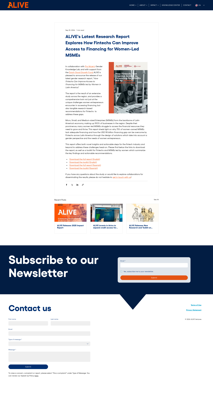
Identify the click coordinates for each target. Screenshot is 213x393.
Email (122, 261)
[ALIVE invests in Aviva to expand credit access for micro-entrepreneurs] (107, 213)
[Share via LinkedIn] (77, 185)
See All (156, 199)
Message (12, 350)
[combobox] (49, 344)
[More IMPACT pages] (158, 5)
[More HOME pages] (135, 5)
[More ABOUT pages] (146, 5)
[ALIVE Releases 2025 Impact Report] (70, 213)
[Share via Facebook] (66, 185)
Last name (54, 319)
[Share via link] (83, 185)
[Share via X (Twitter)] (72, 185)
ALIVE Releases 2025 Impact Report (70, 226)
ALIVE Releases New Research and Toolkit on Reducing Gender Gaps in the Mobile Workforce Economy (141, 226)
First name (12, 319)
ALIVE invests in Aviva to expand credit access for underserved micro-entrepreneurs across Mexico (104, 226)
